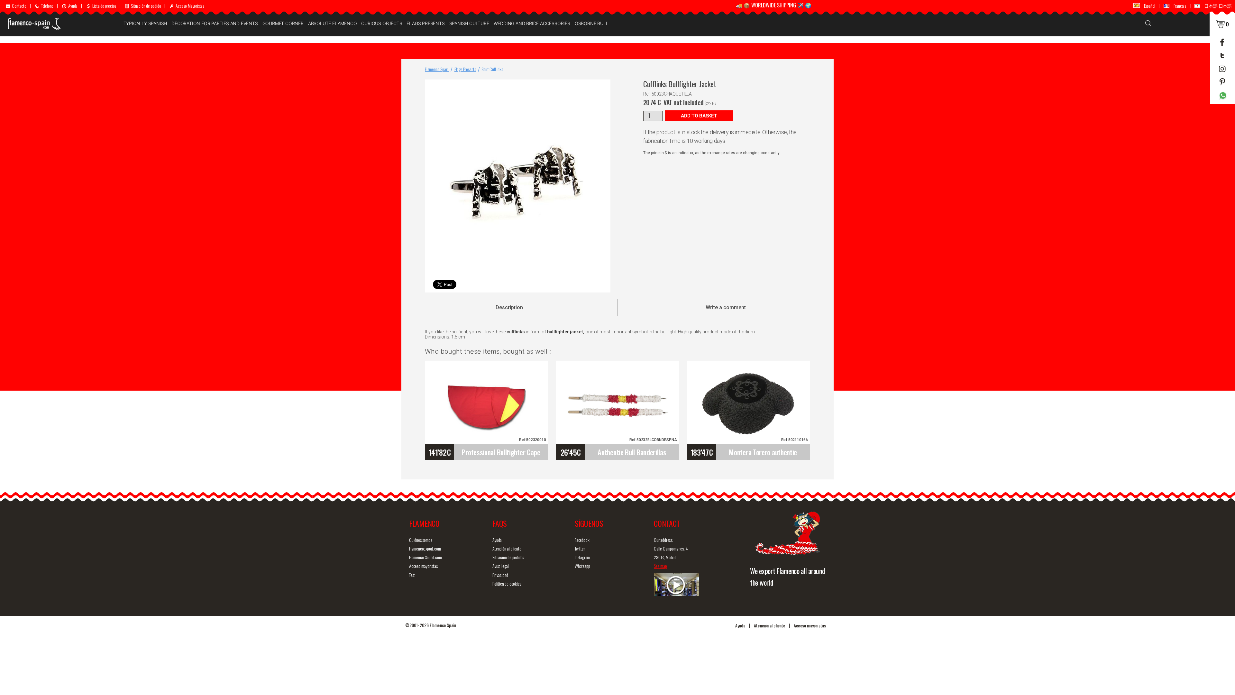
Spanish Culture (469, 23)
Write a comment (726, 307)
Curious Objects (381, 23)
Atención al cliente (506, 548)
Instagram (582, 557)
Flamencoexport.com (425, 548)
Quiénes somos (420, 539)
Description (509, 307)
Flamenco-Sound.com (425, 557)
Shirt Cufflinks (492, 69)
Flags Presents (425, 23)
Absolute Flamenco (332, 23)
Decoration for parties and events (214, 23)
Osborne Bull (591, 23)
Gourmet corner (283, 23)
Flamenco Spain (437, 69)
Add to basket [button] (699, 116)
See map (660, 565)
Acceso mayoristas (423, 565)
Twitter (580, 548)
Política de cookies (506, 583)
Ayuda (497, 539)
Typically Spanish (145, 23)
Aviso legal (500, 565)
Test (412, 574)
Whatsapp (582, 565)
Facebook (582, 539)
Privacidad (500, 574)
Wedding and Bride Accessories (532, 23)
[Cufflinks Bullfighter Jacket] (604, 86)
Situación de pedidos (508, 557)
